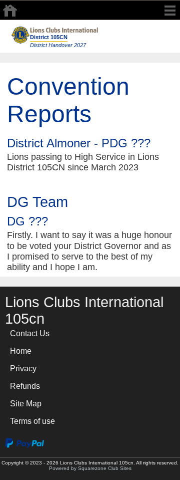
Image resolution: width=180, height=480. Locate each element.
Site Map (26, 403)
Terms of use (32, 421)
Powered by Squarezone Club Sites (90, 468)
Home (21, 351)
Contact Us (30, 333)
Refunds (25, 386)
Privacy (23, 368)
